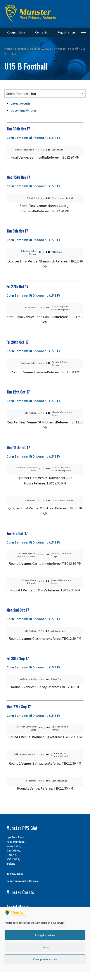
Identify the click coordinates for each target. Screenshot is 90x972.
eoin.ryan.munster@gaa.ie (23, 881)
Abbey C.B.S (31, 198)
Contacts (41, 32)
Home (8, 49)
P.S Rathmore (29, 500)
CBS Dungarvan (58, 631)
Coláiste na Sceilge (28, 679)
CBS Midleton (57, 150)
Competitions (16, 32)
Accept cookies (45, 935)
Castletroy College (59, 781)
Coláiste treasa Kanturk (25, 150)
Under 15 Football (66, 49)
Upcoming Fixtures (23, 110)
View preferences (45, 959)
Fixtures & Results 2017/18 (33, 49)
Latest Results (21, 103)
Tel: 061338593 (15, 873)
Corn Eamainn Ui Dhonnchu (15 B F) (33, 137)
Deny (45, 947)
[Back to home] (30, 14)
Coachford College (28, 363)
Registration (66, 32)
